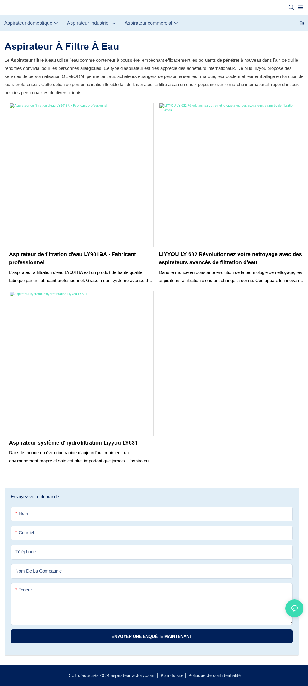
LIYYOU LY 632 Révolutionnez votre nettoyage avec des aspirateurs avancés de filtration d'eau (230, 258)
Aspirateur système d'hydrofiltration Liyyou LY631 (73, 443)
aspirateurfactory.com (133, 675)
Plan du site (172, 675)
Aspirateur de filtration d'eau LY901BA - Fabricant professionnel (72, 258)
